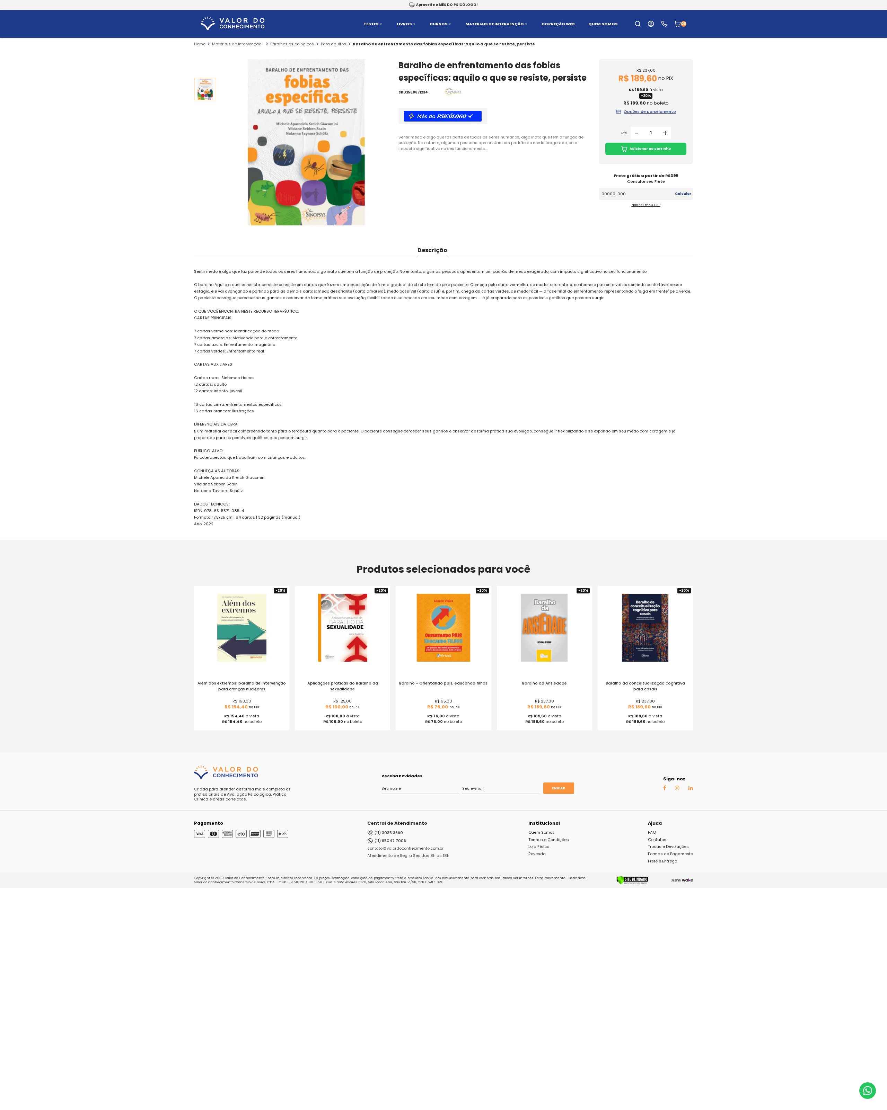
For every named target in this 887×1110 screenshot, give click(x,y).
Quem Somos (541, 832)
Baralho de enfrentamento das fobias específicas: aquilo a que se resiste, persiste (444, 44)
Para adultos (333, 44)
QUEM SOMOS (603, 24)
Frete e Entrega (662, 861)
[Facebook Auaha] (664, 789)
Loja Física (539, 846)
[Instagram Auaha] (677, 789)
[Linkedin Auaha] (690, 789)
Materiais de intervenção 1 (238, 44)
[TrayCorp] (687, 880)
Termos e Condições (548, 839)
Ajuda (655, 823)
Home (199, 44)
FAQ (652, 832)
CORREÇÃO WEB (558, 24)
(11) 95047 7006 (390, 840)
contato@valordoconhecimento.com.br (405, 848)
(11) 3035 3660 (388, 832)
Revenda (537, 854)
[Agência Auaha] (675, 880)
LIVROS (404, 24)
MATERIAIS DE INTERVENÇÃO (494, 24)
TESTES (371, 24)
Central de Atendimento (397, 823)
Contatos (657, 839)
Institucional (544, 823)
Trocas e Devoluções (668, 846)
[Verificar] (632, 883)
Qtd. (624, 133)
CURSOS (439, 24)
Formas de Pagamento (670, 854)
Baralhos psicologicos (292, 44)
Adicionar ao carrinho (650, 148)
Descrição (432, 250)
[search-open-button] (637, 23)
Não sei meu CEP (646, 205)
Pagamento (208, 823)
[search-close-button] (873, 27)
